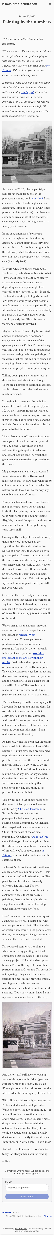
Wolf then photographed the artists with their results (23, 657)
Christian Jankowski (30, 809)
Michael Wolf (27, 635)
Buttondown (21, 1228)
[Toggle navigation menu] (50, 4)
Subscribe (27, 1196)
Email (8, 1182)
